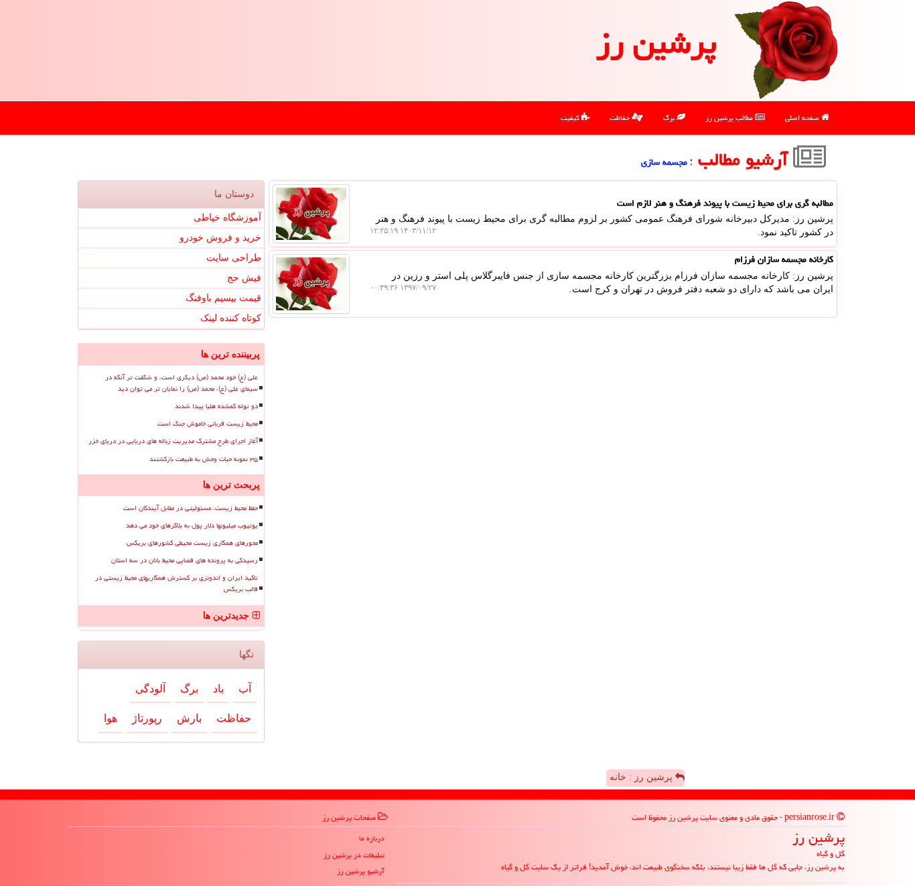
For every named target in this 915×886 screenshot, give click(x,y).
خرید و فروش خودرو (220, 238)
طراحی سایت (233, 258)
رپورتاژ (147, 718)
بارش (189, 718)
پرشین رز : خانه (642, 777)
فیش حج (244, 278)
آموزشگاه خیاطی (227, 217)
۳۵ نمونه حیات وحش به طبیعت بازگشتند (203, 459)
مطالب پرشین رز (730, 118)
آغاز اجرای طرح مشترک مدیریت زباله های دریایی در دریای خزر (173, 441)
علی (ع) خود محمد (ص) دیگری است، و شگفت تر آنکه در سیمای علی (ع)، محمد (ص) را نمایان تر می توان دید (181, 383)
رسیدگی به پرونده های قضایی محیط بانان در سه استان (184, 560)
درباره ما (371, 838)
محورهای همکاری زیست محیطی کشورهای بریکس (192, 543)
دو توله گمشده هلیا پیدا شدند (216, 406)
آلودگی (150, 688)
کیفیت (571, 118)
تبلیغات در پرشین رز (354, 855)
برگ (670, 118)
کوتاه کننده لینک (230, 318)
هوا (110, 718)
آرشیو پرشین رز (360, 871)
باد (218, 688)
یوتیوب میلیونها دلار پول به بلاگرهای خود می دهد (192, 525)
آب (244, 688)
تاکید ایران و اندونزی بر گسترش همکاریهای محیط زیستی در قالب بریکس (176, 583)
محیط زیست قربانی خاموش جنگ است (207, 423)
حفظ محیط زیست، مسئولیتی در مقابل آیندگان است (190, 508)
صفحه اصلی (803, 118)
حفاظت (621, 118)
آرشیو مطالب (745, 159)
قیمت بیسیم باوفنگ (223, 298)
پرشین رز (656, 43)
